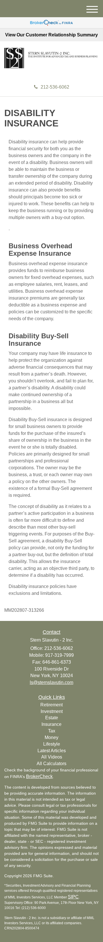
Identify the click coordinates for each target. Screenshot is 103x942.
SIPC (73, 896)
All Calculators (51, 763)
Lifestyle (51, 744)
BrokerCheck (39, 776)
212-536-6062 (55, 87)
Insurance (51, 724)
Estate (51, 717)
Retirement (51, 704)
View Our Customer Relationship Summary (51, 34)
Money (51, 737)
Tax (51, 730)
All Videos (51, 757)
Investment (52, 711)
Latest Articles (51, 750)
